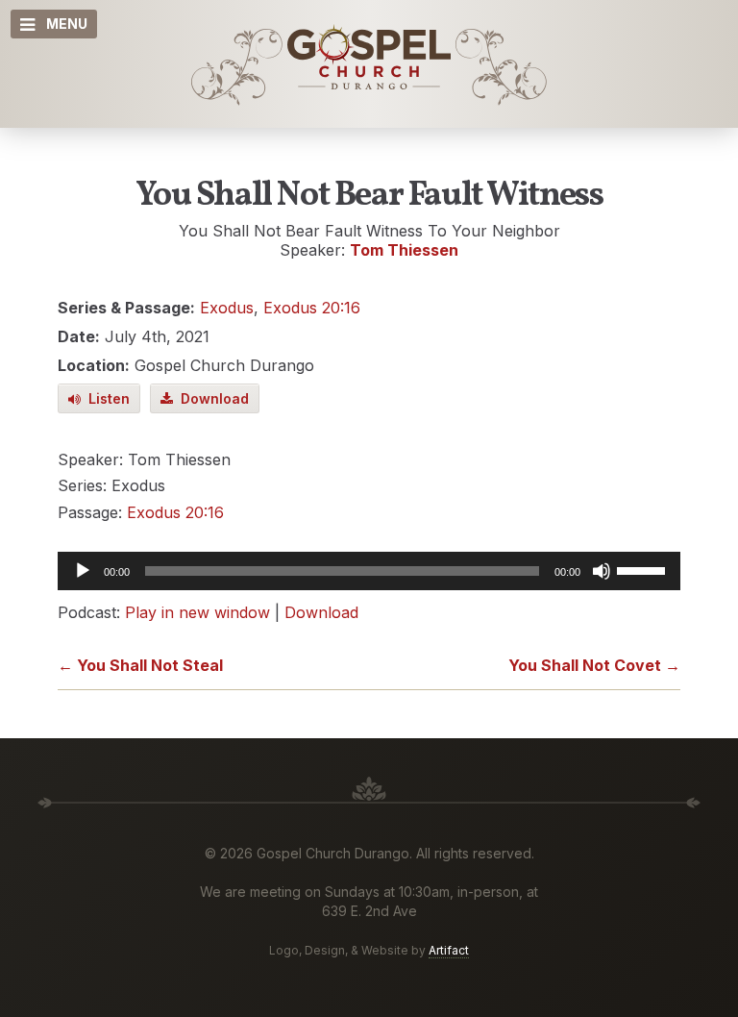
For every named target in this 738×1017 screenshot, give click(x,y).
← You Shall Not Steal (140, 665)
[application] (369, 571)
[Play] (82, 571)
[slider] (644, 569)
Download (211, 398)
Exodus (227, 307)
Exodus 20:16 (311, 307)
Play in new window (197, 612)
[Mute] (601, 571)
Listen (105, 398)
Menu (66, 23)
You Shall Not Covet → (594, 665)
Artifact (449, 950)
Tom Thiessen (404, 250)
